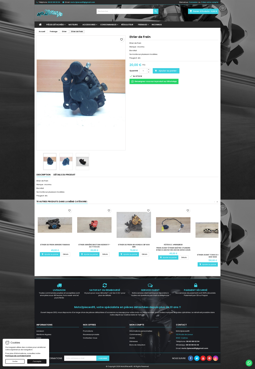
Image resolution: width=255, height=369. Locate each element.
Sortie (15, 361)
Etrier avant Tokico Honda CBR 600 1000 (212, 255)
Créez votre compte (209, 2)
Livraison (40, 331)
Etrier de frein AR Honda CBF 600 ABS (134, 245)
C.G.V (39, 338)
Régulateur (127, 24)
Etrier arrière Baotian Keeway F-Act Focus (94, 245)
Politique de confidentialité (18, 355)
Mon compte (136, 324)
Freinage (142, 24)
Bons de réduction (137, 345)
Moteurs (73, 24)
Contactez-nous (90, 338)
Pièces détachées (55, 24)
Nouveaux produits (91, 334)
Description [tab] (43, 174)
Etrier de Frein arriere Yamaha (55, 244)
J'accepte (37, 361)
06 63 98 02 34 (54, 2)
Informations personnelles (140, 331)
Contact (181, 324)
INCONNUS (157, 24)
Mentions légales (44, 334)
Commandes (135, 334)
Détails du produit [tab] (64, 174)
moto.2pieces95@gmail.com (82, 2)
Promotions (88, 331)
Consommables (108, 24)
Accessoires (88, 24)
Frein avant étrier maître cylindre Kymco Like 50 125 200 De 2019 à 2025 (173, 249)
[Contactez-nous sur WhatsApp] (249, 363)
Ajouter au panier (166, 70)
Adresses (133, 341)
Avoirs (132, 338)
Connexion (193, 2)
